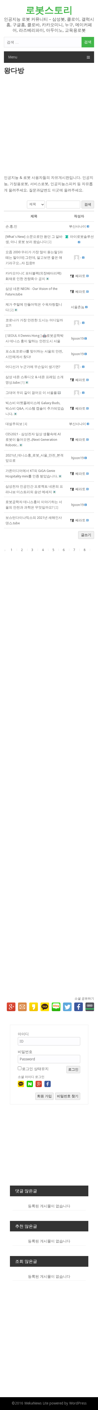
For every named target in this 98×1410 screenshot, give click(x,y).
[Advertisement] (49, 125)
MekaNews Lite (36, 1403)
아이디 (23, 1034)
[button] (77, 226)
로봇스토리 (49, 10)
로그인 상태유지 (35, 1069)
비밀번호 (25, 1052)
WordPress (78, 1403)
